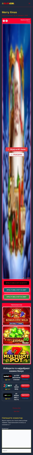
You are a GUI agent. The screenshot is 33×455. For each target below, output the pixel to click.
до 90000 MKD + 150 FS (16, 396)
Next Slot (16, 411)
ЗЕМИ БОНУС (25, 376)
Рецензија (25, 379)
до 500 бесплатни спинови (16, 377)
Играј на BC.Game (17, 149)
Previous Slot (16, 408)
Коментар (5, 428)
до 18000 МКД (16, 387)
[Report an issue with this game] (4, 21)
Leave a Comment (7, 15)
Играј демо (17, 154)
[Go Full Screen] (6, 21)
